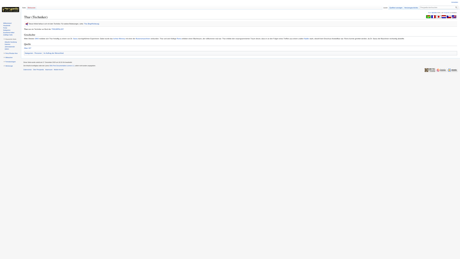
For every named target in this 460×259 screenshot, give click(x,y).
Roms (179, 39)
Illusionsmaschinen (143, 39)
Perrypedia (446, 12)
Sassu (75, 39)
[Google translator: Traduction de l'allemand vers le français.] (433, 17)
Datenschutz (27, 70)
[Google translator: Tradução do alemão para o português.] (428, 17)
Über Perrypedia (38, 70)
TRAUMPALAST (57, 29)
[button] (10, 39)
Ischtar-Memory (119, 39)
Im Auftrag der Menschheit (54, 53)
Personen (38, 53)
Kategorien (29, 53)
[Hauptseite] (10, 9)
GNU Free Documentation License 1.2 (61, 66)
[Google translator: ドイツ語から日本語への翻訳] (438, 17)
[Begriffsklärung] (26, 24)
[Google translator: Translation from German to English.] (454, 17)
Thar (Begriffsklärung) (91, 24)
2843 (37, 39)
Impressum (48, 70)
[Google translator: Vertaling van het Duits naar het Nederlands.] (444, 17)
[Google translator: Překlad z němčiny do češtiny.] (449, 17)
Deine (432, 12)
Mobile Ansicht (58, 70)
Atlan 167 (27, 48)
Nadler (306, 39)
